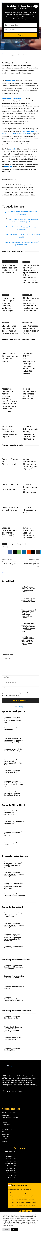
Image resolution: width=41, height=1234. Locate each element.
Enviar (20, 35)
